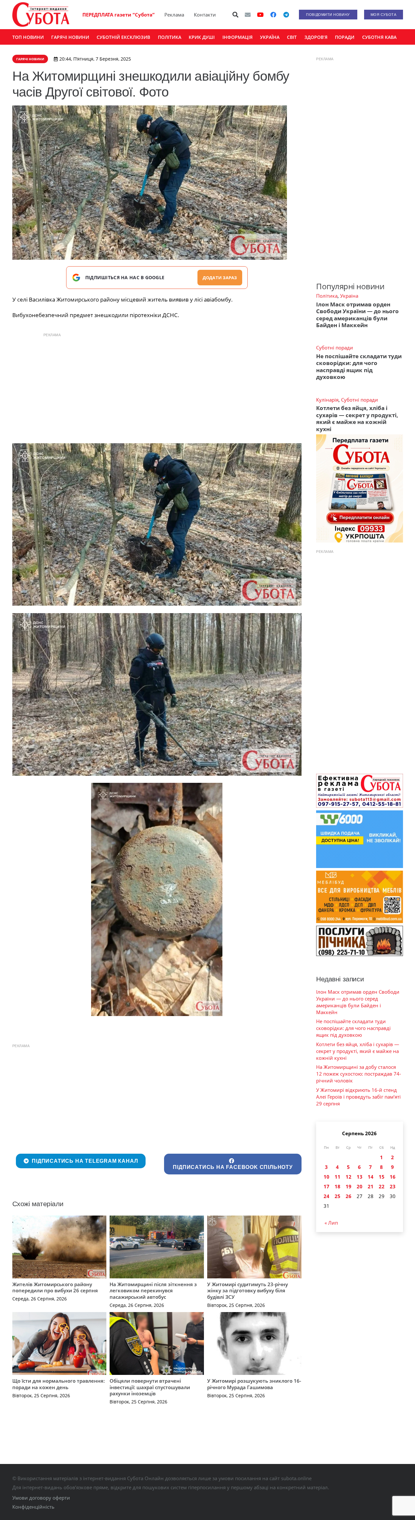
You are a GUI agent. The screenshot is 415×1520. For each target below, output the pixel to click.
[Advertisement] (156, 386)
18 (337, 1186)
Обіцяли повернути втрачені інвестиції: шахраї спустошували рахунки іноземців (150, 1387)
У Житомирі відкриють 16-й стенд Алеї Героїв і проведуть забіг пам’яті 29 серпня (358, 1097)
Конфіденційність (33, 1506)
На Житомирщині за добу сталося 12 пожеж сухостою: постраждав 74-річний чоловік (358, 1074)
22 (382, 1186)
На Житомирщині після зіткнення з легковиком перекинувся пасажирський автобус (153, 1290)
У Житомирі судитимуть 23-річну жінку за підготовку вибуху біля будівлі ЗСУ (247, 1290)
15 (382, 1176)
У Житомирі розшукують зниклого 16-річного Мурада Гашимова (254, 1383)
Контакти (205, 14)
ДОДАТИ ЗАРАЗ (220, 277)
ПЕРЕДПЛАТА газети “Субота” (118, 14)
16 (393, 1176)
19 (348, 1186)
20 (359, 1186)
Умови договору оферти (41, 1497)
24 (326, 1196)
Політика (327, 295)
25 (337, 1196)
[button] (235, 14)
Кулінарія (327, 399)
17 (326, 1186)
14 (371, 1176)
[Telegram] (286, 14)
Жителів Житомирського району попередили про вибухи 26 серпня (55, 1287)
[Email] (248, 14)
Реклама (174, 14)
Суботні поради (334, 347)
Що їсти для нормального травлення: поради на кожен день (58, 1383)
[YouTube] (260, 14)
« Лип (331, 1222)
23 (393, 1186)
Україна (349, 295)
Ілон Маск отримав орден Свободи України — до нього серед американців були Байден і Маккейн (357, 315)
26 (348, 1196)
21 (371, 1186)
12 (348, 1176)
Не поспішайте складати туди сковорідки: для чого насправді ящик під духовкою (359, 366)
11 (337, 1176)
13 (359, 1176)
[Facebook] (273, 14)
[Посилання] (40, 14)
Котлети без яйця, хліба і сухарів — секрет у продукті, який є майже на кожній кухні (357, 418)
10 (326, 1176)
